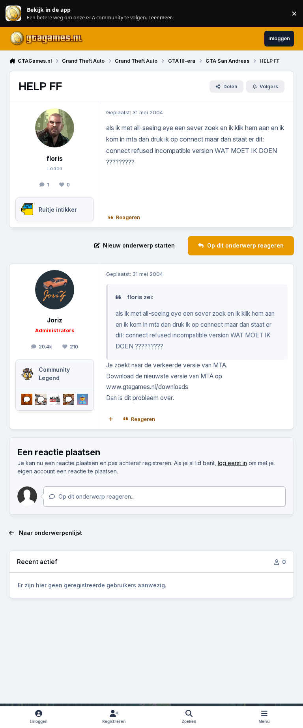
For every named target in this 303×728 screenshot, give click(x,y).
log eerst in (232, 463)
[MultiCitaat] (110, 419)
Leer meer (13, 13)
